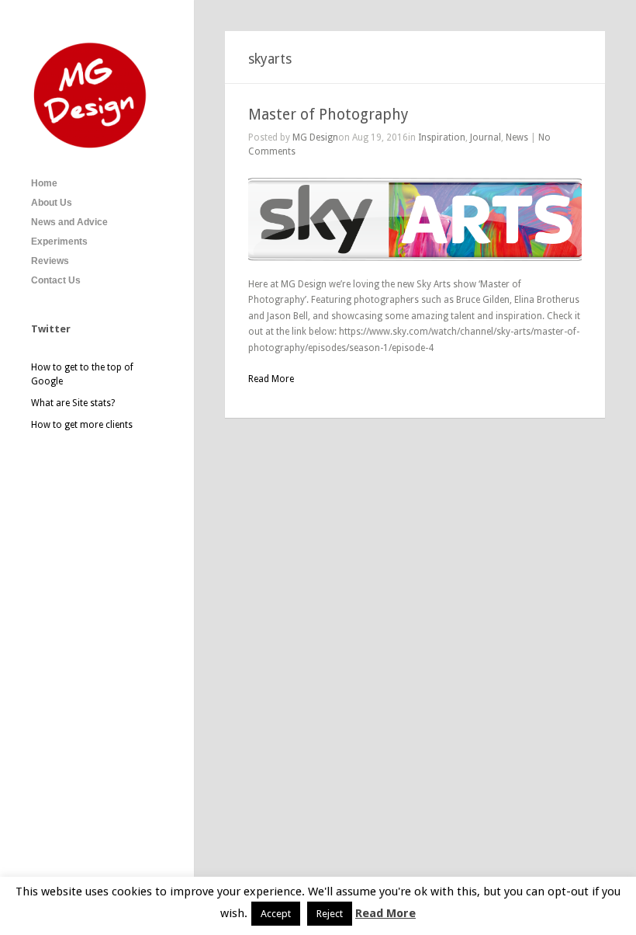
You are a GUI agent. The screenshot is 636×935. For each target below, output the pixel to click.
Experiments (59, 241)
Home (44, 183)
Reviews (50, 260)
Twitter (51, 329)
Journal (485, 137)
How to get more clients (82, 424)
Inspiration (441, 137)
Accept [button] (276, 913)
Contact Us (56, 280)
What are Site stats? (73, 403)
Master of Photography (328, 114)
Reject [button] (329, 913)
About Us (51, 202)
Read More (385, 913)
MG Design (315, 137)
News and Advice (69, 222)
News (517, 137)
